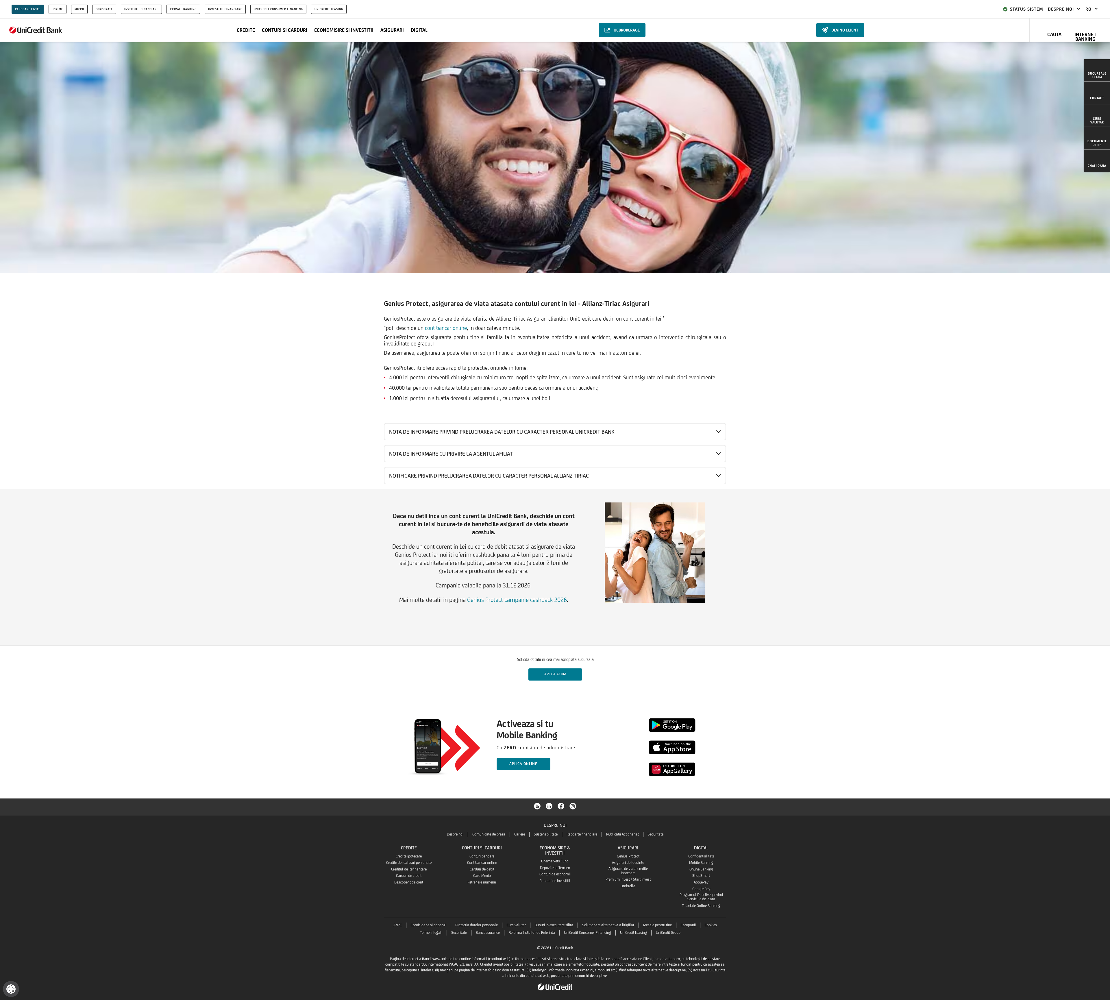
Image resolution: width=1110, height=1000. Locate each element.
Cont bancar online (482, 862)
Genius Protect (628, 856)
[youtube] (537, 805)
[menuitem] (1097, 70)
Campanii (688, 925)
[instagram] (573, 805)
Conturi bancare (481, 856)
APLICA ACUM (555, 674)
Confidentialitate (701, 856)
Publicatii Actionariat (622, 834)
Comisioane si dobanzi (428, 925)
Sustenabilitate (546, 834)
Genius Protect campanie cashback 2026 (517, 599)
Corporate (104, 9)
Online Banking (701, 869)
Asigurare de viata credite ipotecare (628, 870)
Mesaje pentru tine (657, 925)
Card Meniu (482, 875)
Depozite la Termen (555, 868)
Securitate (655, 834)
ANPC (397, 925)
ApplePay (701, 882)
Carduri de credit (408, 875)
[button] (11, 989)
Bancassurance (488, 932)
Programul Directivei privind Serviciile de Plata (701, 896)
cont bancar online (446, 328)
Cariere (519, 834)
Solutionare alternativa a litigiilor (608, 925)
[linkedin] (549, 805)
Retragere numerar (481, 882)
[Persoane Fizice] (36, 30)
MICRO (79, 9)
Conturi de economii (555, 874)
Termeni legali (431, 932)
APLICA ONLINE (523, 763)
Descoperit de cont (408, 882)
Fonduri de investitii (555, 881)
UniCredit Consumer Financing (278, 9)
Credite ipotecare (409, 856)
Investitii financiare (225, 9)
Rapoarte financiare (582, 834)
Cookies (711, 925)
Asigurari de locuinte (628, 862)
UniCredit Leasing (328, 9)
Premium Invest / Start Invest (628, 879)
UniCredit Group (668, 932)
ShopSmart (701, 875)
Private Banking (183, 9)
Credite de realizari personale (409, 862)
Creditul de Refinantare (409, 869)
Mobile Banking (701, 862)
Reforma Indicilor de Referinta (532, 932)
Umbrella (628, 886)
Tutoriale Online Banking (701, 905)
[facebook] (561, 805)
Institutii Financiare (141, 9)
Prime (58, 9)
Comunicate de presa (488, 834)
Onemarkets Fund (555, 861)
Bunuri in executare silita (554, 925)
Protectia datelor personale (476, 925)
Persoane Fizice (27, 9)
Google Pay (701, 889)
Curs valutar (516, 925)
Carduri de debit (482, 869)
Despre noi (455, 834)
